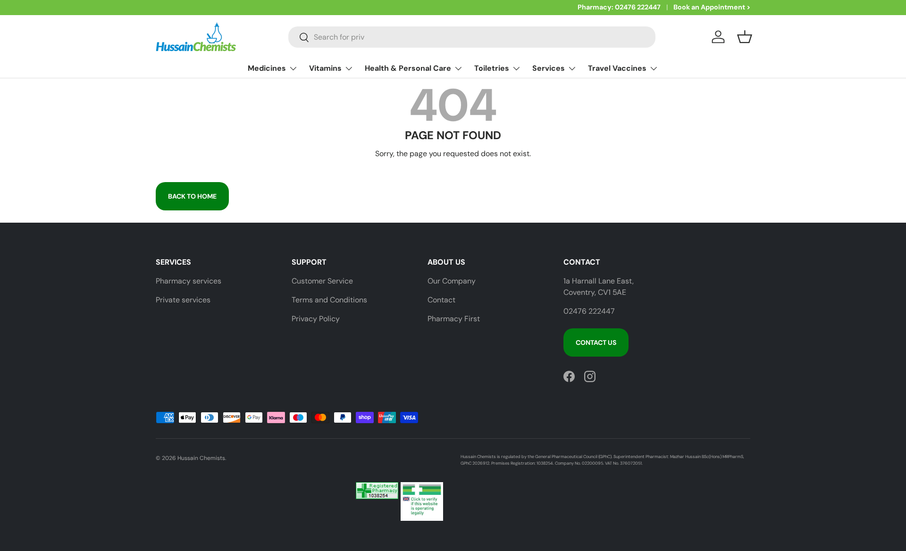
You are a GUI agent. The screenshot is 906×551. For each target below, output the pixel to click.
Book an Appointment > (711, 7)
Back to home (192, 196)
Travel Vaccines (617, 68)
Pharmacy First (454, 319)
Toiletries (491, 68)
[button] (744, 36)
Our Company (452, 281)
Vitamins (325, 68)
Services (548, 68)
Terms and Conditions (329, 300)
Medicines (267, 68)
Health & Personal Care (408, 68)
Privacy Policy (316, 319)
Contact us (596, 342)
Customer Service (322, 281)
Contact (441, 300)
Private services (183, 300)
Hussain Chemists (201, 458)
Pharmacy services (188, 281)
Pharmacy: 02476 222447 (619, 7)
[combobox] (472, 37)
